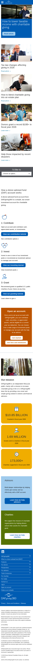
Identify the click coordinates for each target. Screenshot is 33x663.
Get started (16, 338)
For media (4, 579)
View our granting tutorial (13, 294)
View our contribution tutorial (14, 234)
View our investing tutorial (13, 265)
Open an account (6, 587)
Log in (3, 584)
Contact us (4, 581)
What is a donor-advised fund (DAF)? (12, 559)
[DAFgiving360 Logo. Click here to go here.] (9, 2)
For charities (4, 576)
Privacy (3, 603)
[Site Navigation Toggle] (2, 2)
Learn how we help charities (17, 536)
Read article (8, 34)
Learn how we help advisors (17, 501)
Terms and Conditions (13, 603)
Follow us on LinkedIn (7, 590)
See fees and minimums (16, 342)
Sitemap (23, 603)
